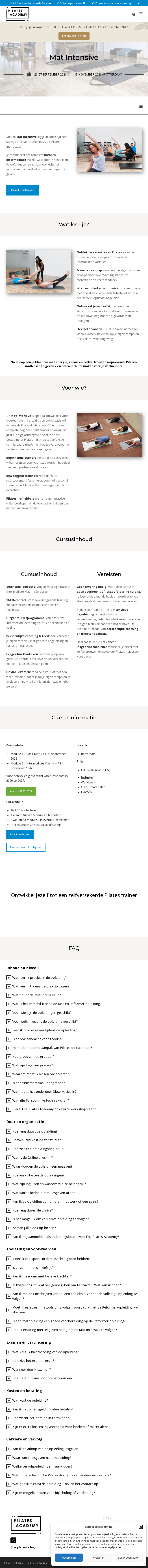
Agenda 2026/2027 (21, 791)
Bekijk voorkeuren (128, 1557)
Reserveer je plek (74, 36)
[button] (141, 1527)
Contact (109, 1518)
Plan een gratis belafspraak (26, 847)
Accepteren (69, 1557)
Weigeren (98, 1557)
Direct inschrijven (22, 190)
